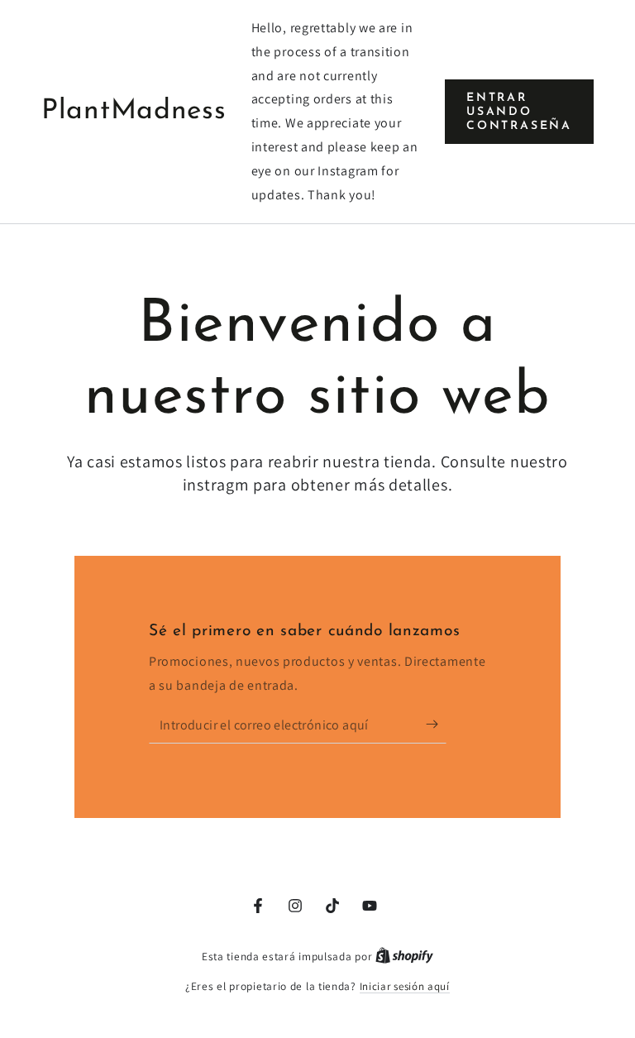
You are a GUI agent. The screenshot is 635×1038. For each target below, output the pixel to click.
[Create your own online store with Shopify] (404, 957)
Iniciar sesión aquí (405, 986)
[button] (519, 111)
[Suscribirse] (436, 724)
